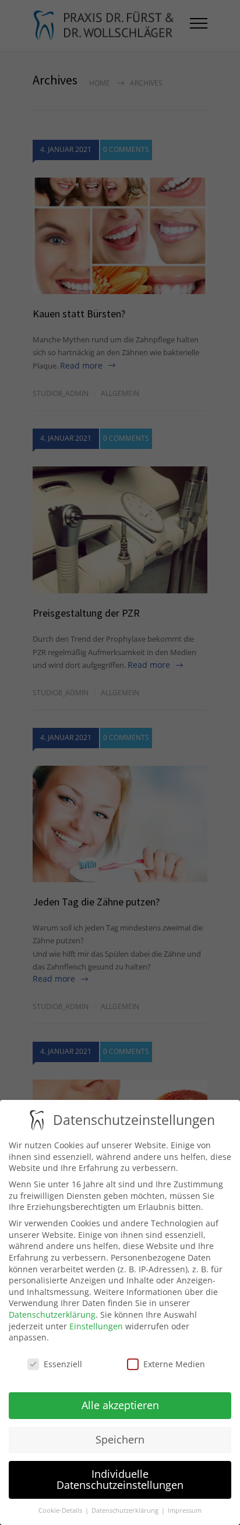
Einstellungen (96, 1326)
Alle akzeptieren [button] (120, 1405)
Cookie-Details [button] (61, 1510)
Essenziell (63, 1364)
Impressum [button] (185, 1510)
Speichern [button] (120, 1439)
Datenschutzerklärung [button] (125, 1510)
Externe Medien (174, 1364)
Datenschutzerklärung (52, 1314)
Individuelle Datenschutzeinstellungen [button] (120, 1479)
